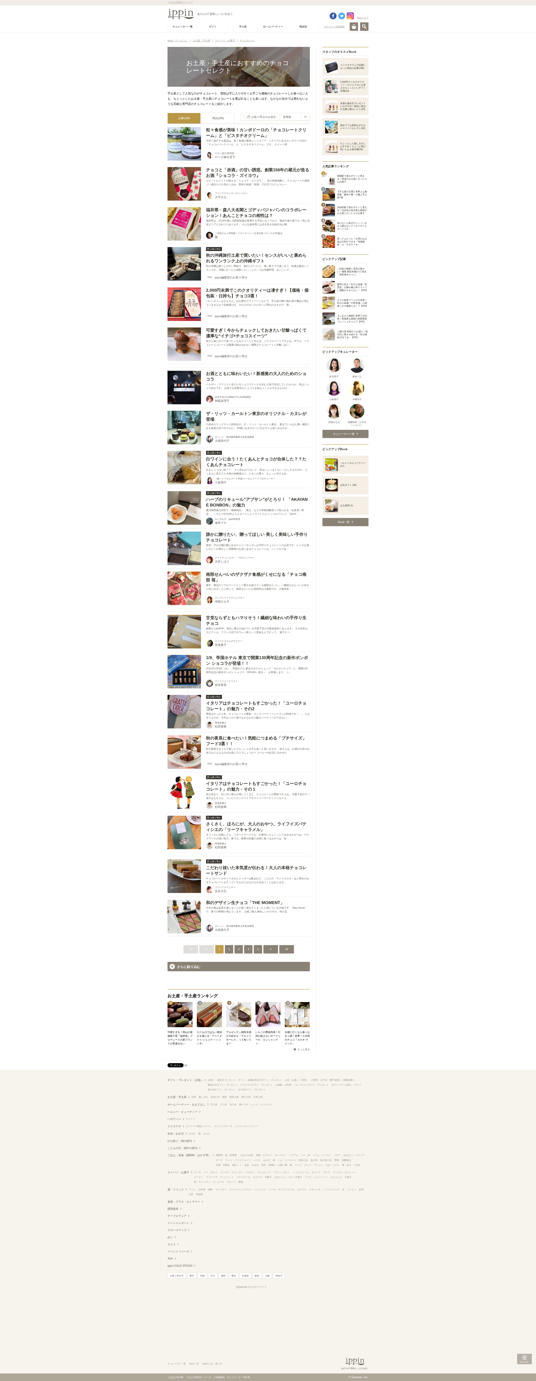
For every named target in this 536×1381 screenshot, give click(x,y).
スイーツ (190, 1119)
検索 (364, 26)
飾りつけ (244, 1104)
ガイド (172, 1244)
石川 (212, 1275)
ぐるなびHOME (176, 1377)
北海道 (245, 1275)
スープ (298, 1165)
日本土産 (258, 1097)
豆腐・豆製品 (223, 1165)
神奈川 (279, 1275)
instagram (350, 15)
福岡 (223, 1275)
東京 (191, 1275)
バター (337, 1155)
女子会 (233, 1104)
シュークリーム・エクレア (307, 1172)
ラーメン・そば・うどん (326, 1165)
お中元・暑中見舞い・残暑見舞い (337, 1080)
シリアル (293, 1155)
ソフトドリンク (331, 1189)
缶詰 (246, 1165)
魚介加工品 (326, 1160)
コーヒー (351, 1189)
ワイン (192, 1189)
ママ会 (223, 1104)
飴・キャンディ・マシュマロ (209, 1182)
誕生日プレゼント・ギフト (231, 1080)
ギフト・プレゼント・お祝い (185, 1080)
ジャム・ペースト (322, 1155)
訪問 (193, 1097)
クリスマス (174, 1126)
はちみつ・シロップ (354, 1155)
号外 (170, 1258)
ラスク (326, 1172)
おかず (266, 1160)
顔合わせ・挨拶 (219, 1097)
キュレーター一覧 (177, 1363)
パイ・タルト (211, 1172)
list (185, 1065)
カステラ (257, 1177)
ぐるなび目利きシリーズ (198, 1377)
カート (354, 26)
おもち (206, 1133)
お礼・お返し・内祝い (296, 1080)
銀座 (257, 1275)
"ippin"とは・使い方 (212, 1363)
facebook (333, 15)
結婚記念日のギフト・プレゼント (265, 1080)
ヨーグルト (280, 1155)
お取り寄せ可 (177, 1275)
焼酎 (210, 1189)
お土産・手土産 (177, 1097)
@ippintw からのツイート (251, 1286)
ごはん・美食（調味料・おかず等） (189, 1155)
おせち (192, 1133)
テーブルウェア (177, 1215)
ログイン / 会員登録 (334, 26)
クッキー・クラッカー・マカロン (237, 1172)
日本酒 (201, 1189)
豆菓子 (348, 1177)
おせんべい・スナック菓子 (288, 1177)
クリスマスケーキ (223, 1126)
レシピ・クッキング (261, 1104)
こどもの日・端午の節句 (182, 1148)
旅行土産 (246, 1097)
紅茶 (361, 1189)
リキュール (315, 1189)
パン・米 (305, 1155)
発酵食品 (346, 1160)
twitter (341, 15)
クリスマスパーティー (246, 1126)
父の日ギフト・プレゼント (252, 1089)
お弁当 (255, 1165)
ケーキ (197, 1172)
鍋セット (237, 1165)
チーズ (219, 1160)
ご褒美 (314, 1080)
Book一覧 (194, 1363)
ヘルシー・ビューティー (182, 1111)
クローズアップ (177, 1230)
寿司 (263, 1165)
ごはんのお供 (246, 1155)
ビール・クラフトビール (281, 1189)
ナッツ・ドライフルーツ (238, 1160)
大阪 (267, 1275)
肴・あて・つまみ (351, 1165)
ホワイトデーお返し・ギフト (346, 1084)
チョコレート (264, 1172)
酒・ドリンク (176, 1189)
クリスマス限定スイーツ (198, 1126)
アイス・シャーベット (316, 1177)
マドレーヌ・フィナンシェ (220, 1177)
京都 (202, 1275)
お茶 (191, 1194)
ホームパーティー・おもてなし (187, 1104)
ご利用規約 (219, 1377)
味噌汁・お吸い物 (278, 1165)
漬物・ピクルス (264, 1155)
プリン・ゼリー (282, 1172)
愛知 (233, 1275)
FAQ (245, 1377)
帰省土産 (234, 1097)
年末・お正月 (176, 1133)
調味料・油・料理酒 (226, 1155)
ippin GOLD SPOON (180, 1265)
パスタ (257, 1160)
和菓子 (268, 1177)
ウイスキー (221, 1189)
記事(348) (184, 118)
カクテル (301, 1189)
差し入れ (203, 1097)
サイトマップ (234, 1377)
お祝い (211, 1080)
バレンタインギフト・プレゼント (311, 1084)
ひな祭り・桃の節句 (180, 1141)
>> (286, 949)
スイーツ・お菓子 (178, 1172)
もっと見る (303, 1049)
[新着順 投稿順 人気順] (295, 117)
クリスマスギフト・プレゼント (256, 1084)
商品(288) (218, 118)
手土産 (213, 1104)
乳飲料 (199, 1194)
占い (170, 1237)
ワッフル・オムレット (344, 1172)
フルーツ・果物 (235, 1182)
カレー (307, 1165)
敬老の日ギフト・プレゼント (223, 1084)
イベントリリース (178, 1251)
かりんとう (336, 1177)
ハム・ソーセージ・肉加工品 (293, 1160)
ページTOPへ (524, 1371)
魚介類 (314, 1160)
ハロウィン (174, 1119)
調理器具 (173, 1208)
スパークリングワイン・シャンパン (247, 1189)
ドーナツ (198, 1177)
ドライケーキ (243, 1177)
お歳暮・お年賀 (283, 1084)
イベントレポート (178, 1223)
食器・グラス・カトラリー (184, 1201)
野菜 (336, 1160)
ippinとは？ (362, 18)
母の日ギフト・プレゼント (221, 1089)
